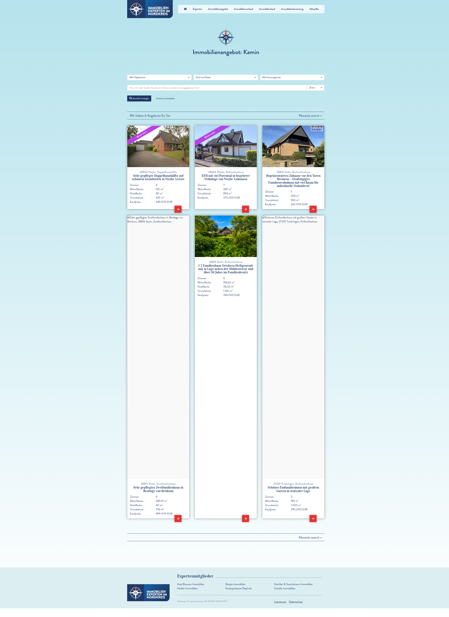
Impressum (280, 602)
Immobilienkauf (267, 9)
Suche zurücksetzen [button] (165, 98)
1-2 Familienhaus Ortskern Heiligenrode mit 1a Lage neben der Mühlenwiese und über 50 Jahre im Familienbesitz (225, 269)
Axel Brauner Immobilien (190, 584)
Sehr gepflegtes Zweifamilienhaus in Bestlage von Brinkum (158, 489)
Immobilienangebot (218, 9)
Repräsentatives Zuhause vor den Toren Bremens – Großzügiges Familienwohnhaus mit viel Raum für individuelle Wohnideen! (293, 181)
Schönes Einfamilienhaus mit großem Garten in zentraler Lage (293, 489)
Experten (197, 9)
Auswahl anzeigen (140, 98)
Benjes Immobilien (236, 584)
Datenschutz (296, 602)
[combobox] (159, 77)
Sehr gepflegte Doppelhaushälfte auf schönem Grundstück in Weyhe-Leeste (158, 177)
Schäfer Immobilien (284, 588)
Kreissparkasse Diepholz (239, 588)
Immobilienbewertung (292, 9)
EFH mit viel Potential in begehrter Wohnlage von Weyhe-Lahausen (226, 177)
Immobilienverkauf (243, 9)
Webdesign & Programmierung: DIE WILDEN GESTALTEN (202, 601)
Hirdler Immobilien (187, 588)
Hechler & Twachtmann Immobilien (293, 584)
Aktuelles (314, 9)
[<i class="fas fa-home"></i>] (185, 9)
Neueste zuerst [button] (309, 115)
